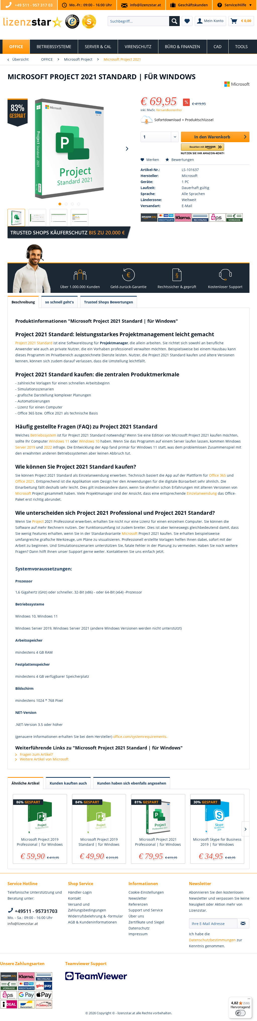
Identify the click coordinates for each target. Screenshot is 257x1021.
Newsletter (137, 898)
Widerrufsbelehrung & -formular (95, 916)
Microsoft (23, 493)
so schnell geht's (59, 302)
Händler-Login (80, 892)
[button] (202, 149)
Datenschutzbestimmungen (212, 940)
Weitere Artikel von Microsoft (44, 759)
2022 (48, 447)
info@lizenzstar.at (145, 5)
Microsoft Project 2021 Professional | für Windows (158, 842)
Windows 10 (89, 441)
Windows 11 (59, 441)
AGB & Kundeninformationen (92, 922)
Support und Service (145, 910)
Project (38, 521)
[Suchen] (174, 21)
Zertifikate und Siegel (146, 922)
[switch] (240, 1013)
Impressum (138, 933)
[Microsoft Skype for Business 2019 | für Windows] (217, 816)
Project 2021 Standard (33, 343)
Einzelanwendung (202, 493)
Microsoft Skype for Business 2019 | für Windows (217, 842)
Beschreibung (23, 302)
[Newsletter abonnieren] (243, 923)
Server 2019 (25, 447)
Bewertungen (182, 159)
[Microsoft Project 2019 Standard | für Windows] (99, 816)
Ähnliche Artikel (25, 783)
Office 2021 (24, 481)
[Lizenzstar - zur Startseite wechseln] (33, 22)
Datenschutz (139, 928)
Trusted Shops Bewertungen (108, 302)
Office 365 (217, 475)
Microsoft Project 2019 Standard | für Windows (99, 842)
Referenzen (138, 904)
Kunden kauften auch (68, 783)
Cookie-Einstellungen (146, 892)
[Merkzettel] (187, 21)
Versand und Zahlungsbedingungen (87, 907)
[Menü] (249, 1000)
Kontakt (74, 898)
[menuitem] (144, 21)
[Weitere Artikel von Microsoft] (236, 90)
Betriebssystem (43, 435)
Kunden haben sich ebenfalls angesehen (131, 783)
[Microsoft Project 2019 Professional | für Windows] (40, 816)
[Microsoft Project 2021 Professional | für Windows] (158, 816)
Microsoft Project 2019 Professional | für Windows (40, 842)
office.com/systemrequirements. (140, 736)
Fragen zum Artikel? (36, 754)
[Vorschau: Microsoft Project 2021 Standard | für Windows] (16, 217)
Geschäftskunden (193, 5)
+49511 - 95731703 (35, 911)
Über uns (136, 916)
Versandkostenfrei (169, 110)
